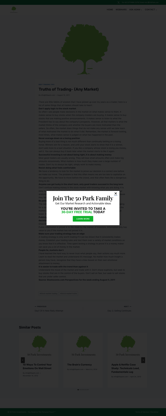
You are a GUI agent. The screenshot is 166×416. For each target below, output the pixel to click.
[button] (115, 193)
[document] (83, 208)
